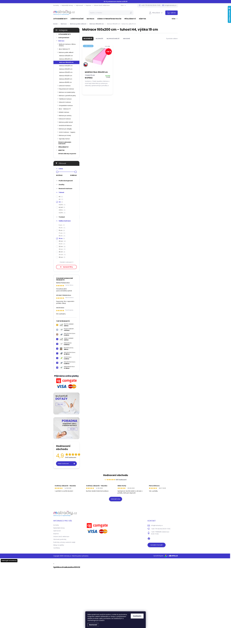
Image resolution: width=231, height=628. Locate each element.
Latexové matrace (64, 86)
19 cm (61, 238)
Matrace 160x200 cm (66, 62)
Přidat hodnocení (63, 463)
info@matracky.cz (157, 525)
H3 (61, 199)
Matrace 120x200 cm (65, 69)
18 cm (62, 236)
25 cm (62, 252)
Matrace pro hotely (65, 135)
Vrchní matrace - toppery (67, 132)
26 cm (62, 257)
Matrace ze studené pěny (67, 92)
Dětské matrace (64, 112)
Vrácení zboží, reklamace (102, 5)
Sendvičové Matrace (65, 125)
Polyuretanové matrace (66, 89)
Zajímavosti (79, 5)
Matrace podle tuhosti (66, 122)
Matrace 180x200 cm (65, 59)
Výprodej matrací (64, 139)
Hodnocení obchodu (115, 475)
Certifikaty (56, 548)
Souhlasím (137, 616)
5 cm (61, 225)
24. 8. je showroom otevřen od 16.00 (115, 1)
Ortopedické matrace (66, 105)
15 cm (61, 230)
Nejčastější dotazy (67, 5)
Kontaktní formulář (157, 545)
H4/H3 (62, 205)
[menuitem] (61, 19)
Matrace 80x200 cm (65, 79)
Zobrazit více (115, 499)
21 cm (62, 244)
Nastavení (93, 625)
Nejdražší (99, 38)
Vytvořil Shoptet (158, 556)
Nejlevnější (88, 38)
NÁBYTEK (61, 150)
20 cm (62, 241)
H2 (60, 197)
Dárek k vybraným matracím (64, 143)
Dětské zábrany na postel (67, 154)
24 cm (62, 255)
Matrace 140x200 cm (66, 66)
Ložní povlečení (63, 37)
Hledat (131, 13)
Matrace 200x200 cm (66, 56)
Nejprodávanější (113, 38)
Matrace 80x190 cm (65, 82)
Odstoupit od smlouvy (9, 560)
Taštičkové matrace (65, 99)
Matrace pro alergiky (65, 129)
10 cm (62, 228)
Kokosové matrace (65, 119)
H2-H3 (61, 207)
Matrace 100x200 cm (65, 72)
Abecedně (126, 38)
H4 (60, 202)
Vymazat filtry (68, 267)
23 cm (62, 249)
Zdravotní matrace (65, 102)
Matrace (61, 41)
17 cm (62, 233)
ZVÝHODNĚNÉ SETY (64, 34)
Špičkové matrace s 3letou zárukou (67, 45)
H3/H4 (62, 210)
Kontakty (56, 5)
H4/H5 (62, 213)
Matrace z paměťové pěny (67, 96)
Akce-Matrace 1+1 (64, 49)
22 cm (62, 246)
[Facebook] (149, 538)
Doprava (88, 5)
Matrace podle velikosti (66, 52)
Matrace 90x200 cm (65, 76)
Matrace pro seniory (65, 115)
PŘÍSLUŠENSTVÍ (63, 147)
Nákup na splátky (58, 545)
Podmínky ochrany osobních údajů (64, 542)
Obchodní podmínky (59, 539)
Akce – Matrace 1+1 (65, 109)
